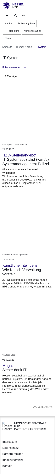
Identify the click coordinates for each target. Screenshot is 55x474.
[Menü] (7, 15)
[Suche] (15, 15)
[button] (27, 67)
